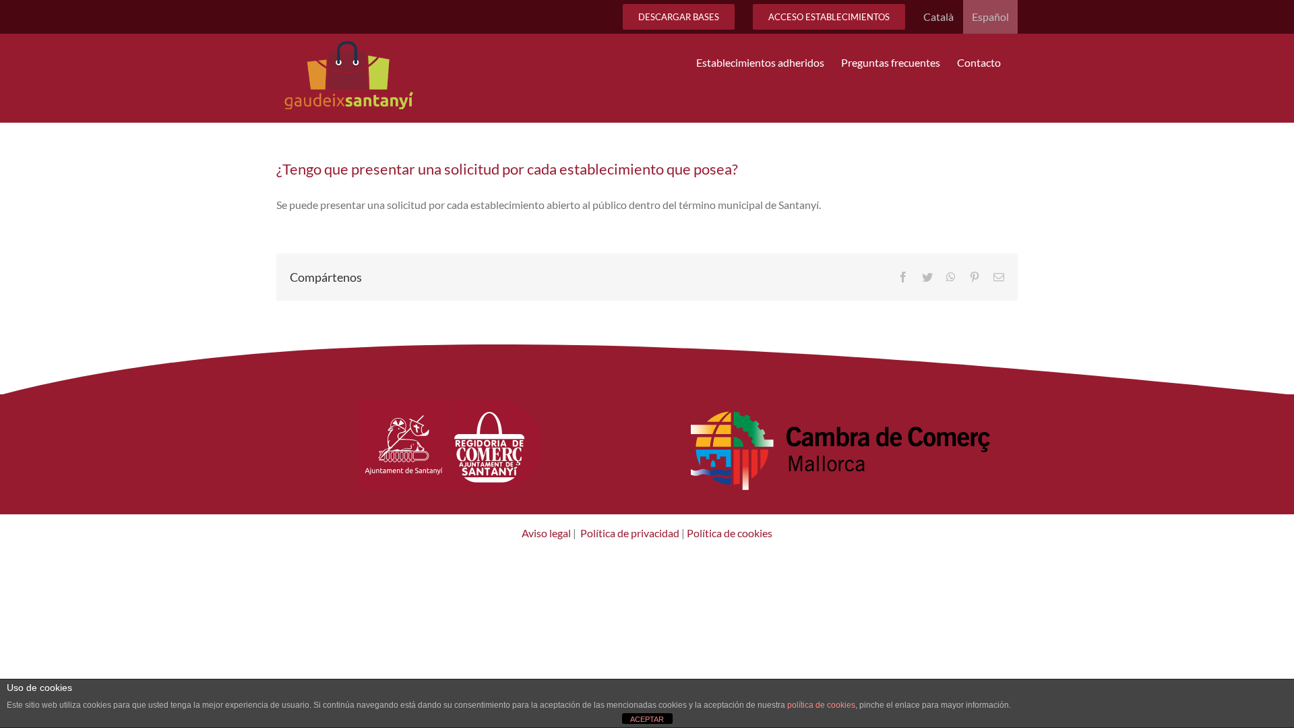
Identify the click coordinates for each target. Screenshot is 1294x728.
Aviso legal (546, 532)
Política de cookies (728, 532)
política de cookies (821, 705)
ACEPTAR (647, 719)
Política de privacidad (629, 532)
